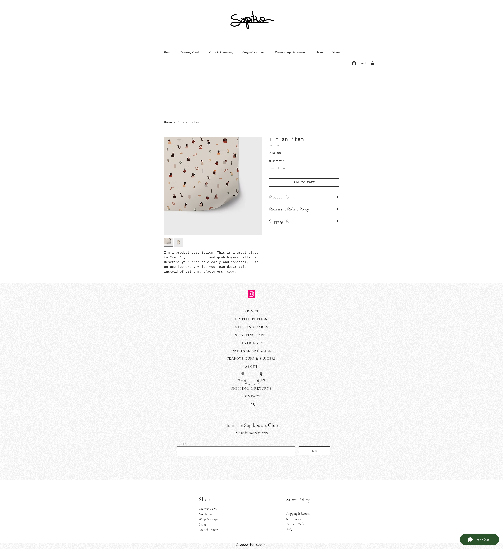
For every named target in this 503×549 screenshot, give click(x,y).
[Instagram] (251, 294)
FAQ (289, 529)
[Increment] (284, 168)
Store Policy (293, 519)
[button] (372, 63)
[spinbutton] (278, 168)
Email (180, 444)
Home (168, 122)
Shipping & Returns (298, 514)
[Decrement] (272, 168)
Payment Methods (297, 524)
